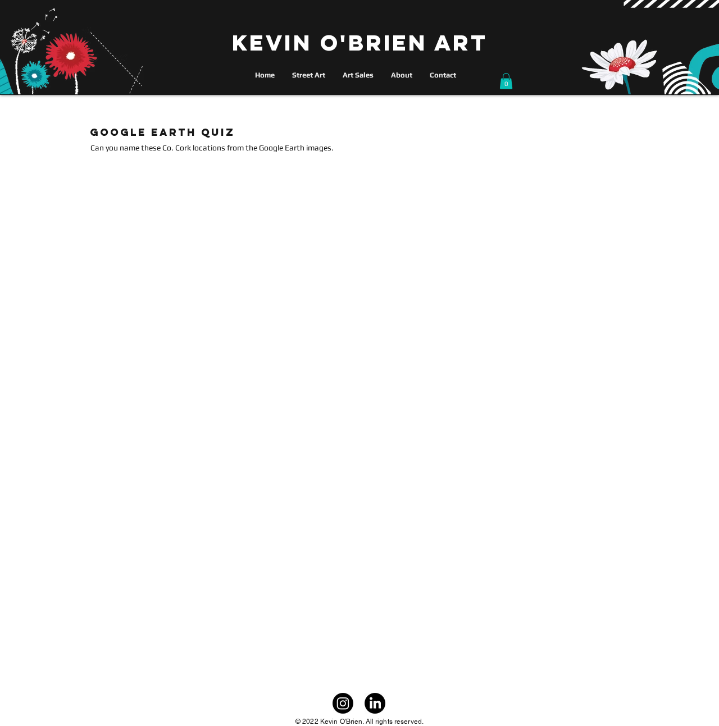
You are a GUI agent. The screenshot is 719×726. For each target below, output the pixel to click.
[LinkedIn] (375, 703)
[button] (506, 81)
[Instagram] (343, 703)
